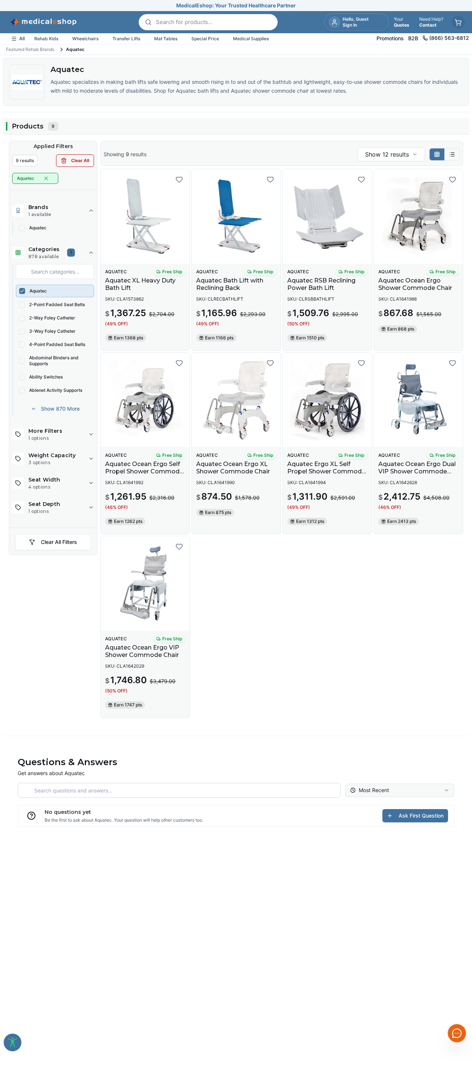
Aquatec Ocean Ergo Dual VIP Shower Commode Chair (417, 471)
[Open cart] (458, 22)
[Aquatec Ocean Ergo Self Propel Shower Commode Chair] (145, 400)
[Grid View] (437, 154)
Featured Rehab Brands (30, 49)
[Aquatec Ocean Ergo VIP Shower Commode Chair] (145, 583)
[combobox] (391, 154)
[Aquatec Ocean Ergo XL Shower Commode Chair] (236, 400)
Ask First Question (421, 815)
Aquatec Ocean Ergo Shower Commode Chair (415, 284)
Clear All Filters (59, 542)
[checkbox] (22, 228)
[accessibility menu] (12, 1042)
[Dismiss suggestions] (456, 976)
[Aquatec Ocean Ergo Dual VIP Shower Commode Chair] (418, 400)
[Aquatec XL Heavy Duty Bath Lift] (145, 216)
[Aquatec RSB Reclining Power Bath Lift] (327, 216)
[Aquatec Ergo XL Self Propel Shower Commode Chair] (327, 400)
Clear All (80, 160)
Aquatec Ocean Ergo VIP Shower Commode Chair (142, 651)
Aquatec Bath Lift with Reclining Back (229, 284)
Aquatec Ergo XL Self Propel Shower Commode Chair (326, 471)
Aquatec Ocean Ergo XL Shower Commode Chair (233, 467)
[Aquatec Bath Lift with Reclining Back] (236, 216)
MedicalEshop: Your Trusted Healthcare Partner (236, 5)
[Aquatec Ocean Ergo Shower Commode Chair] (418, 216)
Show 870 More (60, 408)
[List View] (452, 154)
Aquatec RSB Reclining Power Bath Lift (321, 284)
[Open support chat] (457, 1033)
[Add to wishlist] (179, 179)
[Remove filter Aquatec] (46, 178)
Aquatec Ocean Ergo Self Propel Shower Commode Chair (144, 471)
